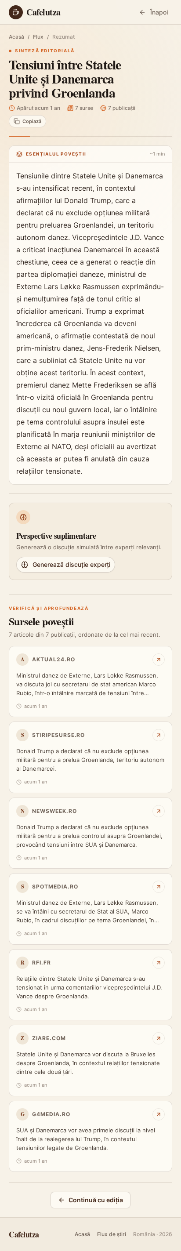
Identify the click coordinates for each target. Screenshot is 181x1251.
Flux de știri (111, 1234)
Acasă (16, 36)
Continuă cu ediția (96, 1200)
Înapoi (159, 12)
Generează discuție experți (71, 564)
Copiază (31, 121)
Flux (38, 36)
